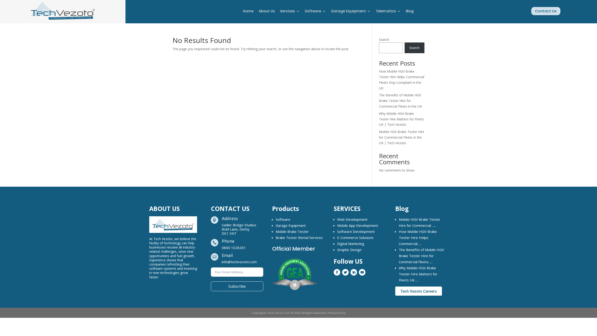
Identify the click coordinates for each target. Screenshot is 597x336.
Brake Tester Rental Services (299, 237)
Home (248, 12)
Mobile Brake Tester (292, 231)
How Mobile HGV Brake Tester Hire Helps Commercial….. (418, 237)
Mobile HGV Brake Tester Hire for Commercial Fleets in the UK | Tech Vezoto (401, 137)
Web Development (352, 219)
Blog (410, 12)
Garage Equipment (348, 12)
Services (287, 12)
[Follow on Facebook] (337, 272)
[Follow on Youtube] (362, 272)
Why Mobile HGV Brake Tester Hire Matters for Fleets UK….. (418, 274)
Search (384, 39)
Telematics (386, 12)
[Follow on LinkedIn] (354, 272)
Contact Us (546, 11)
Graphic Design (349, 249)
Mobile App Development (357, 225)
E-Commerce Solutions (355, 237)
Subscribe (237, 286)
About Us (267, 12)
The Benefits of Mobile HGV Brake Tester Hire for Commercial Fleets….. (421, 255)
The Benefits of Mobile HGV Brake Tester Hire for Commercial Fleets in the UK (400, 100)
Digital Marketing (350, 243)
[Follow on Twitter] (345, 272)
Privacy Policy (336, 313)
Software (313, 12)
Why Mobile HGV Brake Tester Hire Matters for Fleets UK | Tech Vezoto (401, 119)
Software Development (356, 231)
